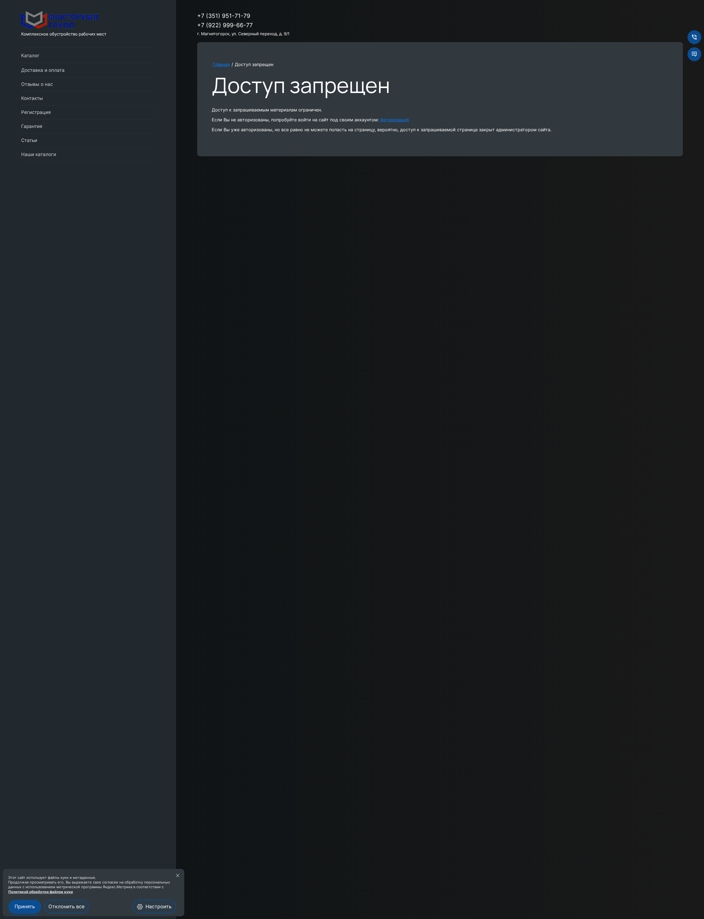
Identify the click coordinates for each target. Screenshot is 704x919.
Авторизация (394, 119)
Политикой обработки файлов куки (40, 892)
